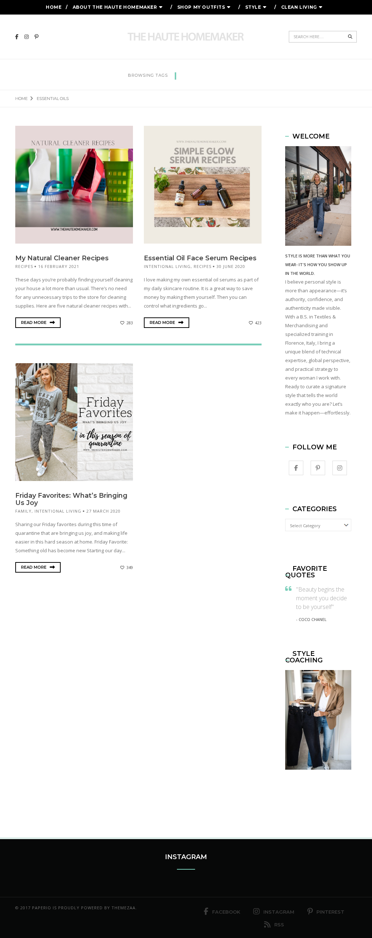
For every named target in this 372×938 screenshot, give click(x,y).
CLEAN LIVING (299, 7)
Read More (34, 322)
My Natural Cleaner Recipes (62, 258)
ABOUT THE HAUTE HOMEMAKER (115, 7)
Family (23, 511)
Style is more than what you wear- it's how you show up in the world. (317, 264)
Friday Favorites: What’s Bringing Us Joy (71, 499)
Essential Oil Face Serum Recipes (200, 258)
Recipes (24, 266)
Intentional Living (167, 266)
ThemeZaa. (124, 907)
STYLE (253, 7)
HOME (53, 7)
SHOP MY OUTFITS (201, 7)
